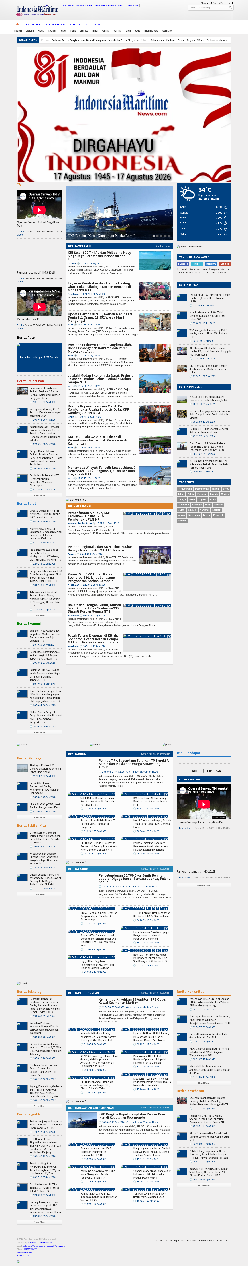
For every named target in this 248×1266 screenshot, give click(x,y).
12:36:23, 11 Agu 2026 (42, 1195)
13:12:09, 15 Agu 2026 (146, 1066)
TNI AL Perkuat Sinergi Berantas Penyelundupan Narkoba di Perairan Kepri (98, 916)
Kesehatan (167, 31)
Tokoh (128, 31)
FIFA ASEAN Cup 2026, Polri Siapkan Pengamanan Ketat (45, 805)
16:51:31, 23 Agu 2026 (92, 646)
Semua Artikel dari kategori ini (156, 754)
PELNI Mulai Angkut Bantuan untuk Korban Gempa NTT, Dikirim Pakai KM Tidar (96, 1085)
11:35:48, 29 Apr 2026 (42, 609)
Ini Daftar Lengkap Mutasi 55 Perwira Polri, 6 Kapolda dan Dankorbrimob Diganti (209, 414)
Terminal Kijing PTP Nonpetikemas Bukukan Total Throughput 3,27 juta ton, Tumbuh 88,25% (45, 1168)
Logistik (30, 31)
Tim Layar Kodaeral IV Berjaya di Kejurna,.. (100, 235)
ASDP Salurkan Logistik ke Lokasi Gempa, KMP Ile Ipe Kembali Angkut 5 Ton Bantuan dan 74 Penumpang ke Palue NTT (99, 1061)
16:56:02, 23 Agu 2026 (43, 797)
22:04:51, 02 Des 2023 (202, 376)
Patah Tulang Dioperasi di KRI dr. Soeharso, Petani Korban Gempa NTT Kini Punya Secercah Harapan (94, 638)
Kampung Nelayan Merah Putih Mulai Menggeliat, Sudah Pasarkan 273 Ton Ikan (97, 1174)
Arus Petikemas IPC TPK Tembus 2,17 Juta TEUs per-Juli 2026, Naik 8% (45, 1188)
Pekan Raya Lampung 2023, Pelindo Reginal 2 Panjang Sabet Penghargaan (45, 655)
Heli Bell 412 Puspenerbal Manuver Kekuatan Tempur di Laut (208, 430)
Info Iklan (68, 5)
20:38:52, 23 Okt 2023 (42, 663)
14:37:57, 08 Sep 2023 (202, 1009)
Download (132, 5)
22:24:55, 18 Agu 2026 (43, 444)
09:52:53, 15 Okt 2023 (202, 422)
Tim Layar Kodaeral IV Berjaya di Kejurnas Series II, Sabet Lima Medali (46, 769)
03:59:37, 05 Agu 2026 (43, 1216)
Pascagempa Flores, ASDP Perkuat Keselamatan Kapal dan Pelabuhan (45, 412)
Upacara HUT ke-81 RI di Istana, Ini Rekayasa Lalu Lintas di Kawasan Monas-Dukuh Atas (151, 1037)
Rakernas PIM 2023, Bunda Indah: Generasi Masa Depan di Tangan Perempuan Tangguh (45, 674)
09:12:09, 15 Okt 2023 (42, 684)
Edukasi (52, 31)
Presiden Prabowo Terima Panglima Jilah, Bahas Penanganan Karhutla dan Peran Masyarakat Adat (93, 40)
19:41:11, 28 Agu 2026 (42, 402)
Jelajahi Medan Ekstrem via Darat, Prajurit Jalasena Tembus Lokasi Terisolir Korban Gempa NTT (100, 378)
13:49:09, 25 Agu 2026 (202, 1144)
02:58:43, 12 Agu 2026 (43, 811)
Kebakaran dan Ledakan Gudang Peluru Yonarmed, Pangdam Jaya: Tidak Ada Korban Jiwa (44, 858)
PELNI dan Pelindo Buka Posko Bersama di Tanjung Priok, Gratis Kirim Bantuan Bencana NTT (98, 846)
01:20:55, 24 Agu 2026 (93, 1044)
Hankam (18, 31)
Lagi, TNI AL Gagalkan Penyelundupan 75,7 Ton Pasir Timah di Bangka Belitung (97, 964)
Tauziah (214, 494)
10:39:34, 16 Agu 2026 (43, 420)
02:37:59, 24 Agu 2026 (93, 1181)
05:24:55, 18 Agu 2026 (146, 853)
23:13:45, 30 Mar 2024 (43, 867)
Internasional (151, 31)
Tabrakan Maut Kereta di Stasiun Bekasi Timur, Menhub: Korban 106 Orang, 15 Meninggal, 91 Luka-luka (45, 597)
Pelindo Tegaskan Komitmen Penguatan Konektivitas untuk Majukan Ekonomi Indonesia (150, 846)
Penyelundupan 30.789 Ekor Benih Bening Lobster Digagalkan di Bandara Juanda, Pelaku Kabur (134, 878)
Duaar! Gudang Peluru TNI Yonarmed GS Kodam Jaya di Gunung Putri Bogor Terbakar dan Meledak (45, 879)
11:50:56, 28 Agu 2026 (128, 1007)
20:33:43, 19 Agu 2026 (43, 468)
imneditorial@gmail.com (54, 1246)
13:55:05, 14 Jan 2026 (202, 305)
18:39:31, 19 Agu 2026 (146, 1181)
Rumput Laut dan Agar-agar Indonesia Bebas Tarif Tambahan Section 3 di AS (98, 1197)
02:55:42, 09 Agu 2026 (146, 965)
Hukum (63, 31)
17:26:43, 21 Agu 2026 (93, 949)
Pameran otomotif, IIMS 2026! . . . (37, 272)
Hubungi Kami (84, 5)
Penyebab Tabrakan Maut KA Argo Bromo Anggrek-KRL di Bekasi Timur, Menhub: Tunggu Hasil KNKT (46, 576)
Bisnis (73, 31)
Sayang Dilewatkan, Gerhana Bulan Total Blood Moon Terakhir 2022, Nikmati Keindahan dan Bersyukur (46, 1091)
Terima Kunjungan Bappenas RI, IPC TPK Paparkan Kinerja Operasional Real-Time (46, 1124)
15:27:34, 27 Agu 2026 (106, 523)
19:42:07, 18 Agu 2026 (146, 1201)
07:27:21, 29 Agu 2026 (92, 294)
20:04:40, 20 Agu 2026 (146, 831)
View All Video (204, 885)
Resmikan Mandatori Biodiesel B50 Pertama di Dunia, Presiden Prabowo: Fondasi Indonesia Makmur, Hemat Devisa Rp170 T (45, 1005)
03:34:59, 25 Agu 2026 (90, 554)
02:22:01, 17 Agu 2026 (146, 1044)
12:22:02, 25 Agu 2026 (93, 831)
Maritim (225, 494)
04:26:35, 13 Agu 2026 (146, 920)
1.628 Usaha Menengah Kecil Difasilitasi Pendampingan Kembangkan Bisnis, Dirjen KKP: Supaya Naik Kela (45, 696)
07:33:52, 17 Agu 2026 (43, 489)
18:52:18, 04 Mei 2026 (42, 585)
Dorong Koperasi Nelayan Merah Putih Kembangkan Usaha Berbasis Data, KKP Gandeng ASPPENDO (98, 409)
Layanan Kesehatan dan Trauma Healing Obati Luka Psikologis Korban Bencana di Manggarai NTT (99, 286)
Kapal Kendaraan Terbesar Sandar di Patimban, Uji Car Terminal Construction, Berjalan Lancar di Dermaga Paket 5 (45, 433)
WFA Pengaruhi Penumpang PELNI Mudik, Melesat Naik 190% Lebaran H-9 (208, 333)
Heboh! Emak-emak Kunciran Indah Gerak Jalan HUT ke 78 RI (208, 1035)
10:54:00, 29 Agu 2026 (87, 386)
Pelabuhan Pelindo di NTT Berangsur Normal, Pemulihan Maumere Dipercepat (44, 480)
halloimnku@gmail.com (33, 1246)
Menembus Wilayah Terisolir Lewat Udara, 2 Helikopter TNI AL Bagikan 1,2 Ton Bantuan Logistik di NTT (101, 470)
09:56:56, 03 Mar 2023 (202, 471)
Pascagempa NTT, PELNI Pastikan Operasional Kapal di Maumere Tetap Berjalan (149, 1059)
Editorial (182, 520)
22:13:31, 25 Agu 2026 (92, 585)
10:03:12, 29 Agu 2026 (88, 417)
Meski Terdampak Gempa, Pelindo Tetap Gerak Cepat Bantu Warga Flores (152, 824)
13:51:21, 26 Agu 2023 (202, 1041)
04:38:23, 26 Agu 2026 (43, 521)
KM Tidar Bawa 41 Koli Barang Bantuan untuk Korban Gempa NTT (150, 801)
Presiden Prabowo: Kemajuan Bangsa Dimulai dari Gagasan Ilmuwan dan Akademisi (44, 1028)
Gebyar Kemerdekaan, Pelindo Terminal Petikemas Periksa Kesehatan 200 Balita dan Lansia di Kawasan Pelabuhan (46, 457)
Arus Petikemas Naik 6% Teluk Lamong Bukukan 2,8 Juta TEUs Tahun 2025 (207, 316)
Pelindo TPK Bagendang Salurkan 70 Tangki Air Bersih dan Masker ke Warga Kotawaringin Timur (135, 763)
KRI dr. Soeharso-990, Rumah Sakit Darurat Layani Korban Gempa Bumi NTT (209, 1137)
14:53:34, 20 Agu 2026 (146, 808)
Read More (39, 495)
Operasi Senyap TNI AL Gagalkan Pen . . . (38, 224)
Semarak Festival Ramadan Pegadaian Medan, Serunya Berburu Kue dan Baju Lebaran (45, 635)
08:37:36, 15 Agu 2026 (43, 1177)
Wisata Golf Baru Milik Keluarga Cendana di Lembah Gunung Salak (208, 398)
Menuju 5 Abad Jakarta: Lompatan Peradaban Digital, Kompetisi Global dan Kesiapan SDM (46, 533)
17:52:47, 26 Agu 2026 (43, 1132)
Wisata (41, 31)
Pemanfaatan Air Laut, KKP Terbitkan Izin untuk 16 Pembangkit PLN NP (89, 515)
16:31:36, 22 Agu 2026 (43, 1156)
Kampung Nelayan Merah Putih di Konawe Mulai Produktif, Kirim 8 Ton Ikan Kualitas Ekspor (151, 1152)
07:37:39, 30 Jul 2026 (42, 542)
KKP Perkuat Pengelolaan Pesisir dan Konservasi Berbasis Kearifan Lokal (208, 369)
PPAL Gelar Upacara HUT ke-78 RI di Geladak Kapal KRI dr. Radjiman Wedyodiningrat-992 (209, 1052)
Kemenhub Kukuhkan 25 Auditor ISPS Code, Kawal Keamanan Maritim (132, 1001)
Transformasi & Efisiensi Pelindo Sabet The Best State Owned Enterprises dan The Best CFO (207, 447)
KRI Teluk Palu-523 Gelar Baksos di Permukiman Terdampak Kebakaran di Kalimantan (97, 439)
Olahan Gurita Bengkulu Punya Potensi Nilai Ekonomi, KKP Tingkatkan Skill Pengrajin (46, 717)
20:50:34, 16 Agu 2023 (43, 705)
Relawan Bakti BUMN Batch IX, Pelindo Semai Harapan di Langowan (97, 824)
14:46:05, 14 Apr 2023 (202, 1077)
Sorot (226, 489)
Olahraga (197, 504)
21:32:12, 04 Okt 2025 (202, 436)
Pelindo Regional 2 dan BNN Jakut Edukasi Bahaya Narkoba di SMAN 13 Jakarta (100, 548)
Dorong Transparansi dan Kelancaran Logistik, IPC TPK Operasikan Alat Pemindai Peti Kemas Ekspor (46, 1207)
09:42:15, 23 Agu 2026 (92, 615)
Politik (105, 31)
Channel (96, 24)
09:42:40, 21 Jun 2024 (202, 404)
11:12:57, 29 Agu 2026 (42, 776)
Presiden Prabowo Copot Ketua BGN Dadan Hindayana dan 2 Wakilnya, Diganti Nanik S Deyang (44, 554)
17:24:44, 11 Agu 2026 (146, 1089)
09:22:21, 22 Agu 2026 (93, 1204)
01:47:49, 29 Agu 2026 (87, 355)
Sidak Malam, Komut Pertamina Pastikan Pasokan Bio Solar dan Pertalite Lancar (97, 801)
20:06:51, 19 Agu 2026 (93, 972)
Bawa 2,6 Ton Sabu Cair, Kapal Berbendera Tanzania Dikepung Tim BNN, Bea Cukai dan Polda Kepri (98, 940)
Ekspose (84, 31)
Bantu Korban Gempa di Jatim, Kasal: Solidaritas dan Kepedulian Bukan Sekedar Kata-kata (45, 837)
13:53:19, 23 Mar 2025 (202, 341)
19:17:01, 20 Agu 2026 (146, 1159)
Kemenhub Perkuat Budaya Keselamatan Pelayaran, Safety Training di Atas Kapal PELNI (98, 1037)
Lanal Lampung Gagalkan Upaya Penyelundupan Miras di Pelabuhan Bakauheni (151, 935)
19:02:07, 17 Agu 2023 (202, 1059)
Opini (213, 499)
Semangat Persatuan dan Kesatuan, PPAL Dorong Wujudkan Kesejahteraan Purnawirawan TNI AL (210, 1020)
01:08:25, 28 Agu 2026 (87, 447)
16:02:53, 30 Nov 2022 (43, 1079)
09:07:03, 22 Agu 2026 (93, 1070)
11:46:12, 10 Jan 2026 (202, 323)
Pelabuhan (183, 504)
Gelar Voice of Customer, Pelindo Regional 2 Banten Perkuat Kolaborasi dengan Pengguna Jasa (45, 393)
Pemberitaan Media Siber (109, 5)
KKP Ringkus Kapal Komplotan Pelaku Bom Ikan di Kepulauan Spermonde (132, 1116)
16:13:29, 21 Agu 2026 (93, 853)
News (192, 499)
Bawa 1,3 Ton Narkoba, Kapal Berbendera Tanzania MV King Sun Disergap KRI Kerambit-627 (150, 958)
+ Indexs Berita (163, 246)
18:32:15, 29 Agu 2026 (87, 324)
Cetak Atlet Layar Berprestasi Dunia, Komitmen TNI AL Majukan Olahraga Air (44, 788)
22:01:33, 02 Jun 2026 (42, 564)
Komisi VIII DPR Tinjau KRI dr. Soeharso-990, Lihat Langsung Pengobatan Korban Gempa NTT (93, 577)
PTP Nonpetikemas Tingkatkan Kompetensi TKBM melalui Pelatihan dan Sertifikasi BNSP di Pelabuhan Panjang (45, 1145)
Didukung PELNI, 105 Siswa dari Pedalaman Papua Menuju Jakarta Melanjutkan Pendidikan (152, 1082)
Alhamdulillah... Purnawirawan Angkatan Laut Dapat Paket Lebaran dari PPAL (209, 1070)
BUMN (137, 31)
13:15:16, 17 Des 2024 (202, 358)
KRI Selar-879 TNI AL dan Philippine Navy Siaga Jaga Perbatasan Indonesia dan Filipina (99, 255)
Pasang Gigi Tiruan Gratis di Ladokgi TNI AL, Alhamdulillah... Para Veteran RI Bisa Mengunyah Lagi (209, 1002)
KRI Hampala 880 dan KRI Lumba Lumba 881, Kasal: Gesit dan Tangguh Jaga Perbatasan (210, 351)
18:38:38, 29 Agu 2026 (128, 1122)
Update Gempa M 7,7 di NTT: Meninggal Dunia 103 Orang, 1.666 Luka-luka (46, 514)
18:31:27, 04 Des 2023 (202, 454)
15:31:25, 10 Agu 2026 (146, 942)
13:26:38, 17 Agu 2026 (93, 1092)
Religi (95, 31)
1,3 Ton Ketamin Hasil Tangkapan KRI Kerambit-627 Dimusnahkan (151, 914)
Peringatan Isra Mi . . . (30, 319)
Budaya (182, 499)
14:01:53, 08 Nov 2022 (43, 1100)
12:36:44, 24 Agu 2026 (128, 886)
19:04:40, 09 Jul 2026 (42, 1016)
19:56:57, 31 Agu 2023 (202, 1027)
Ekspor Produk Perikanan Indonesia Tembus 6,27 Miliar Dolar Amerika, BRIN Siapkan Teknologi (46, 1049)
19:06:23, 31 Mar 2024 (43, 846)
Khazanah (218, 515)
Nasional (204, 510)
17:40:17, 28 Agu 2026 (87, 478)
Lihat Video (183, 828)
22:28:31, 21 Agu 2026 (93, 923)
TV (85, 24)
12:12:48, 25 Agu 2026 (93, 808)
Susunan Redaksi (55, 24)
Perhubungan (185, 489)
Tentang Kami (33, 24)
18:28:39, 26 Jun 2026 (42, 1037)
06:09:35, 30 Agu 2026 (90, 263)
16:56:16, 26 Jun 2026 (42, 1058)
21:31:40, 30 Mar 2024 (43, 888)
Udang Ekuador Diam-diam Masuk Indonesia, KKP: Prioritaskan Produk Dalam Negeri (152, 1174)
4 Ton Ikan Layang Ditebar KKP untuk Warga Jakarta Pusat (151, 1193)
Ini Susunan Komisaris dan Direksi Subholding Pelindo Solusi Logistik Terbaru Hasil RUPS (208, 464)
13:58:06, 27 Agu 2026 (128, 772)
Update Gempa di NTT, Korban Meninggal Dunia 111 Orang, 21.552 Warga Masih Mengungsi (100, 317)
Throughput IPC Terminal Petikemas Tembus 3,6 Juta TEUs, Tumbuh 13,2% (209, 298)
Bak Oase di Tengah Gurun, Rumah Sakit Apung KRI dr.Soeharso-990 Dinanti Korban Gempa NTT (94, 608)
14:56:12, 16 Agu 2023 (43, 726)
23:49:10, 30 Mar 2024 (43, 645)
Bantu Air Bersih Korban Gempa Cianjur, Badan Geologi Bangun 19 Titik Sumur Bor (43, 1070)
